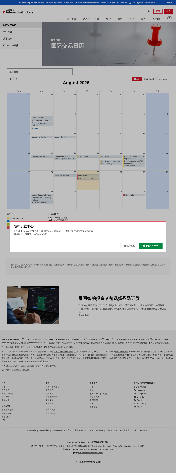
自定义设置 (129, 245)
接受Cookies (152, 245)
